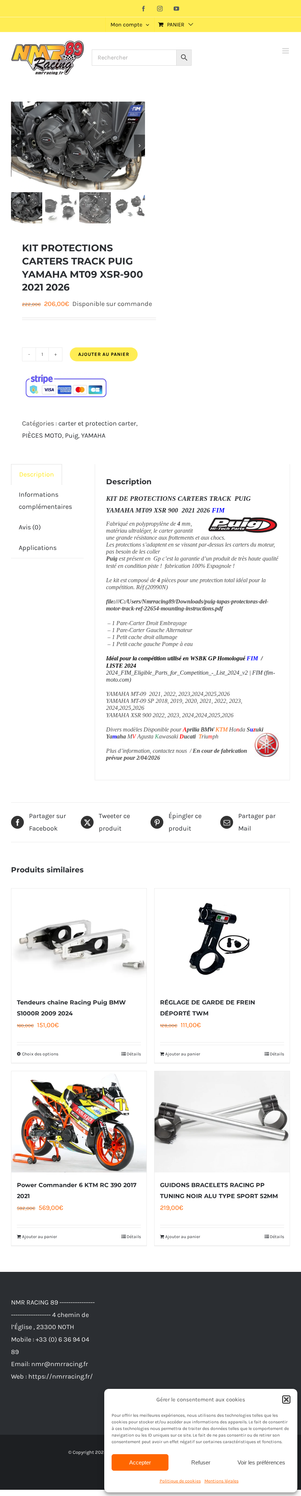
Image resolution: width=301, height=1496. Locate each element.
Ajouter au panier (103, 354)
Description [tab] (36, 474)
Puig (71, 435)
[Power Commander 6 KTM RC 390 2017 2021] (78, 1121)
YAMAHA (93, 435)
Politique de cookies (180, 1481)
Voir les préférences (261, 1462)
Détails (134, 1054)
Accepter (140, 1462)
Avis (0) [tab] (30, 527)
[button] (286, 1399)
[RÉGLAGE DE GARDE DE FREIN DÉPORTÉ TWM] (222, 939)
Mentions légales (221, 1481)
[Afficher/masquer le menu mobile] (286, 51)
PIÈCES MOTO (42, 435)
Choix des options (40, 1054)
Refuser (200, 1462)
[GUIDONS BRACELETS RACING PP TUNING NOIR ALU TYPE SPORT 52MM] (222, 1121)
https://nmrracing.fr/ (60, 1376)
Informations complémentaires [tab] (45, 500)
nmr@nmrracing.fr (59, 1364)
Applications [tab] (38, 548)
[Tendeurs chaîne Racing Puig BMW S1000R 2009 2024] (78, 939)
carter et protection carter (97, 423)
